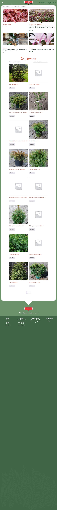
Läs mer (5, 26)
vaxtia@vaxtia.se (21, 325)
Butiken (7, 322)
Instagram (49, 321)
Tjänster (7, 323)
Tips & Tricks (7, 325)
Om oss (7, 319)
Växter (7, 321)
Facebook (49, 319)
